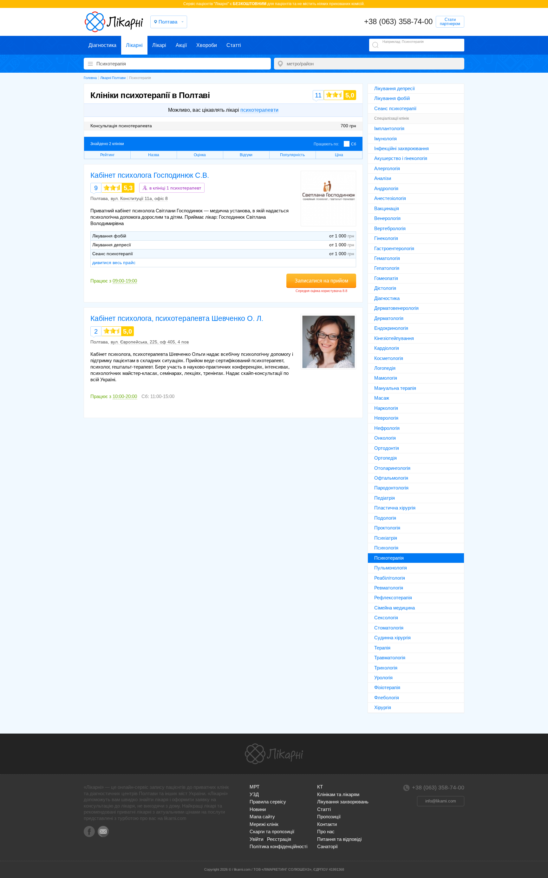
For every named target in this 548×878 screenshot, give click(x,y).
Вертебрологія (390, 228)
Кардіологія (386, 348)
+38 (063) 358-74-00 (398, 21)
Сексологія (386, 617)
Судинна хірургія (392, 637)
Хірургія (382, 707)
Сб (353, 144)
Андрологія (386, 188)
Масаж (381, 398)
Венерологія (387, 218)
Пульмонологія (390, 567)
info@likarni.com (440, 801)
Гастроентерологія (394, 248)
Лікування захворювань (343, 801)
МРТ (254, 786)
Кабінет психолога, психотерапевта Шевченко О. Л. (176, 318)
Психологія (386, 547)
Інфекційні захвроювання (401, 148)
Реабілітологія (389, 578)
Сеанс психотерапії (395, 108)
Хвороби (206, 45)
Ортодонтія (386, 448)
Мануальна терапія (395, 388)
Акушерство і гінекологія (400, 158)
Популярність (292, 155)
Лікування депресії (394, 88)
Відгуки (246, 155)
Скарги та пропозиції (272, 831)
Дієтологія (385, 288)
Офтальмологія (391, 478)
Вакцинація (386, 208)
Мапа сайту (262, 816)
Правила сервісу (268, 801)
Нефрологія (387, 428)
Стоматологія (388, 627)
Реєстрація (279, 839)
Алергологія (387, 168)
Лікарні (134, 45)
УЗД (254, 794)
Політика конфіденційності (278, 846)
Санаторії (327, 846)
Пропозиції (329, 816)
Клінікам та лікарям (338, 794)
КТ (320, 786)
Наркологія (386, 408)
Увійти (256, 839)
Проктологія (387, 527)
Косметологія (388, 358)
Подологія (385, 518)
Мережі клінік (264, 824)
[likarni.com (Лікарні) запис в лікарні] (114, 22)
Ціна (339, 155)
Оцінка (200, 155)
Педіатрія (384, 498)
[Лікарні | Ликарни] (274, 754)
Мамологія (385, 378)
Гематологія (387, 258)
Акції (181, 45)
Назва (153, 155)
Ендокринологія (391, 328)
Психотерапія (389, 558)
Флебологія (386, 697)
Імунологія (385, 138)
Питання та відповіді (339, 839)
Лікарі (159, 45)
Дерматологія (388, 318)
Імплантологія (389, 128)
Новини (258, 809)
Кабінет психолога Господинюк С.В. (149, 175)
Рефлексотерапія (393, 597)
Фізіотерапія (387, 687)
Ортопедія (385, 458)
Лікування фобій (392, 98)
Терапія (382, 647)
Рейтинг (107, 155)
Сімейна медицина (394, 607)
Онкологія (385, 438)
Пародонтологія (391, 487)
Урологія (383, 677)
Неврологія (386, 418)
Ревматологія (388, 587)
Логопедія (384, 368)
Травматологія (389, 657)
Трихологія (385, 667)
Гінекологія (386, 238)
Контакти (327, 824)
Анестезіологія (390, 198)
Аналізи (382, 178)
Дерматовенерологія (396, 308)
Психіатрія (385, 538)
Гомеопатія (386, 278)
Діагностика (102, 45)
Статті (233, 45)
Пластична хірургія (394, 507)
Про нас (326, 831)
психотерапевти (259, 110)
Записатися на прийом (321, 280)
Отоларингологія (392, 468)
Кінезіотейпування (394, 338)
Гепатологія (386, 268)
